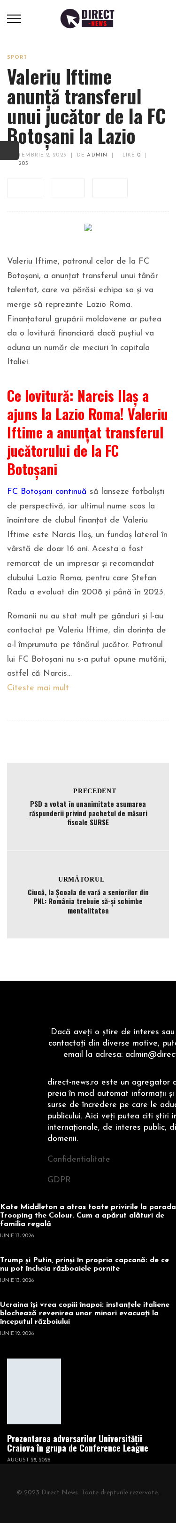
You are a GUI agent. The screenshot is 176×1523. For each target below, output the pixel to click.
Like (130, 155)
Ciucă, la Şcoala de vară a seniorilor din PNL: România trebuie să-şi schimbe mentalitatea (88, 901)
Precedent (94, 791)
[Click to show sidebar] (9, 150)
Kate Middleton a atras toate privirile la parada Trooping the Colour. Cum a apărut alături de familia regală (88, 1215)
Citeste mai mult (38, 688)
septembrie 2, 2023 (37, 155)
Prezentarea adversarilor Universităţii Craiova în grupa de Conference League (77, 1443)
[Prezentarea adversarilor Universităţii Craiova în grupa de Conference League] (34, 1391)
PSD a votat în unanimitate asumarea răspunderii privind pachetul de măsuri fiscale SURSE (88, 812)
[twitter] (67, 188)
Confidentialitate (78, 1160)
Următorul (81, 879)
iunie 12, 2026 (17, 1333)
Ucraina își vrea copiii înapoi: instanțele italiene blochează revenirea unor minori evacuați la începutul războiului (84, 1313)
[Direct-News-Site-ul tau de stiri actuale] (88, 18)
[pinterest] (110, 188)
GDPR (59, 1180)
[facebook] (24, 188)
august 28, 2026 (28, 1460)
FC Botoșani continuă (47, 492)
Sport (17, 57)
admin (97, 155)
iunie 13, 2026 (17, 1236)
